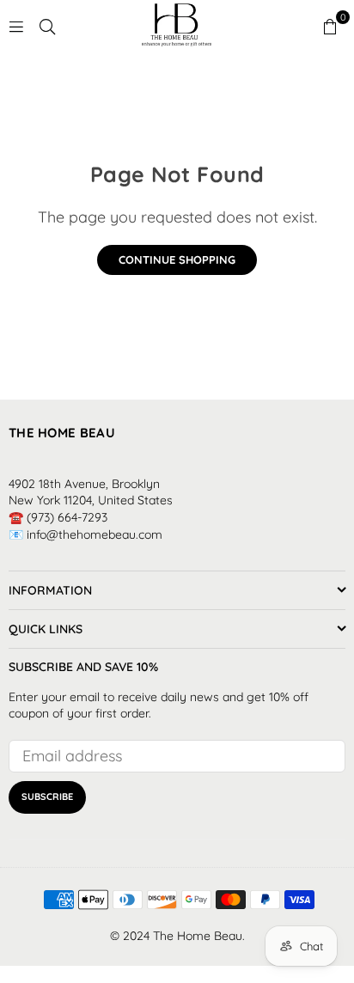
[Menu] (16, 25)
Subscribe (47, 797)
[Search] (47, 25)
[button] (329, 25)
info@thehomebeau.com (94, 534)
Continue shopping (177, 259)
